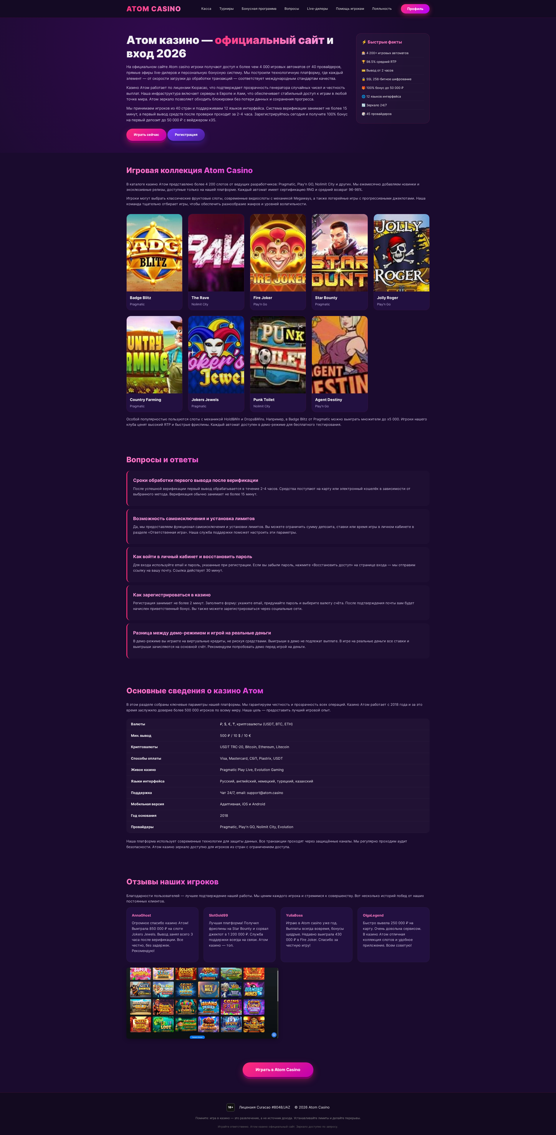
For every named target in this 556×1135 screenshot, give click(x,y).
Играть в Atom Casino (278, 1069)
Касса (206, 9)
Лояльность (382, 9)
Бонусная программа (259, 9)
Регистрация (186, 134)
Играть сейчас (146, 134)
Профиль (415, 9)
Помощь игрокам (350, 9)
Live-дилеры (317, 9)
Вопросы (292, 9)
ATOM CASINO (153, 9)
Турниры (226, 9)
